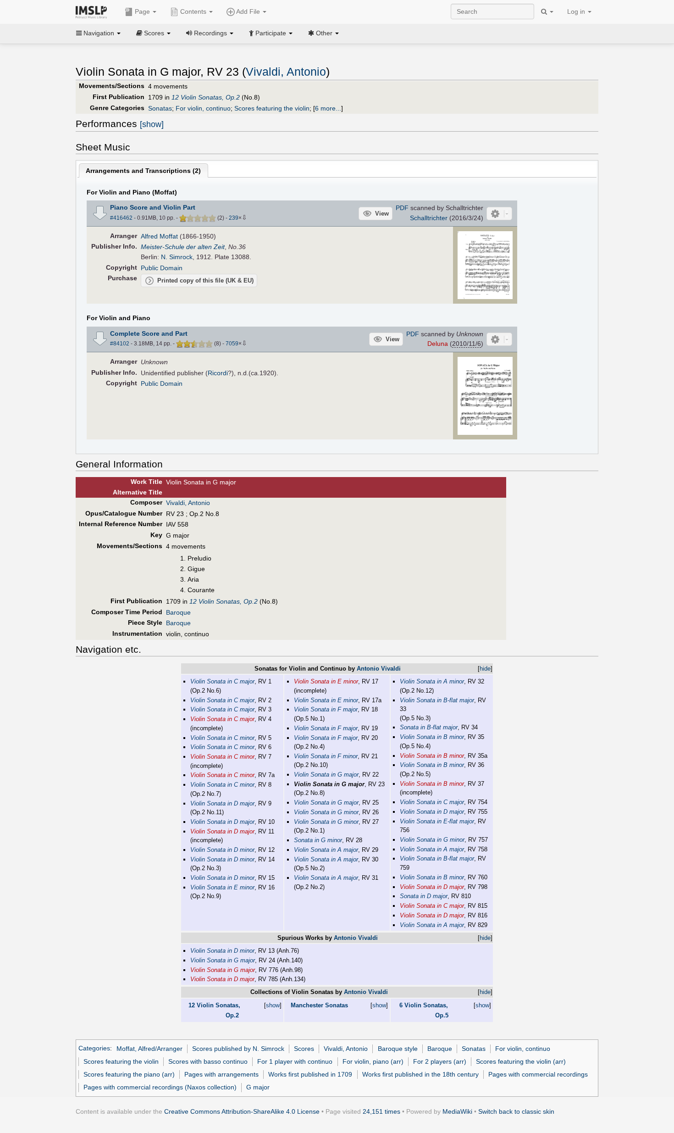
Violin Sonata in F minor (326, 756)
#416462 (121, 218)
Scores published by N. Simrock (238, 1048)
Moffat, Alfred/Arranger (149, 1048)
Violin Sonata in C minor (222, 737)
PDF (402, 207)
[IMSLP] (93, 11)
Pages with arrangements (221, 1074)
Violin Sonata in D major (222, 803)
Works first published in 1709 (310, 1074)
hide (485, 668)
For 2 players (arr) (439, 1061)
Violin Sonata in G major (326, 774)
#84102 (119, 343)
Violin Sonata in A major (326, 849)
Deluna (437, 343)
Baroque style (398, 1048)
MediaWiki (457, 1111)
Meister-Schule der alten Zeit (183, 246)
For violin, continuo (203, 108)
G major (258, 1087)
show (273, 1005)
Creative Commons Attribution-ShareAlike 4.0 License (242, 1111)
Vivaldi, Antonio (286, 72)
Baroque (178, 612)
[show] (152, 124)
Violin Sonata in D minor (222, 849)
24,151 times (381, 1111)
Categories (94, 1048)
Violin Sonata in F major (326, 709)
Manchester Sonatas (319, 1005)
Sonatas (160, 108)
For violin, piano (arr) (373, 1061)
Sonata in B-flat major (429, 727)
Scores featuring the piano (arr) (129, 1074)
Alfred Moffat (159, 236)
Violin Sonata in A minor (432, 681)
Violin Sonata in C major (222, 681)
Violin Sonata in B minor (432, 736)
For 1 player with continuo (294, 1061)
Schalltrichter (428, 218)
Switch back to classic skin (516, 1111)
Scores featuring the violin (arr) (521, 1061)
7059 (232, 343)
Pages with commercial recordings (538, 1074)
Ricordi (218, 373)
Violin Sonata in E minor (222, 887)
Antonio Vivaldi (379, 668)
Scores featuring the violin (271, 108)
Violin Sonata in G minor (326, 812)
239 (233, 218)
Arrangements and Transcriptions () (143, 170)
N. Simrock (177, 257)
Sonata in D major (423, 896)
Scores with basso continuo (208, 1061)
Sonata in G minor (318, 840)
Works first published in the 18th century (420, 1074)
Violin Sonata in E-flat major (437, 821)
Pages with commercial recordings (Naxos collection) (160, 1087)
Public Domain (161, 268)
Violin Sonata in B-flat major (437, 700)
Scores (304, 1048)
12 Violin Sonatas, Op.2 (205, 97)
